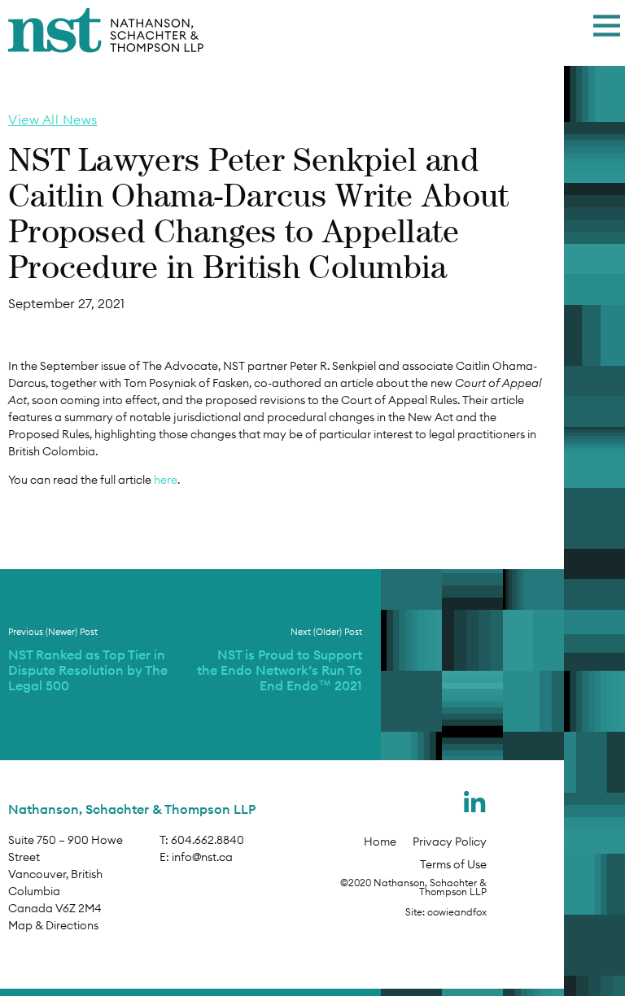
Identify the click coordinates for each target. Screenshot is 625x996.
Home (380, 841)
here (165, 479)
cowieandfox (457, 912)
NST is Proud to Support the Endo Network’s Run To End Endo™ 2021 (279, 670)
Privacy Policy (450, 841)
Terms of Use (453, 864)
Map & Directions (53, 925)
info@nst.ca (202, 857)
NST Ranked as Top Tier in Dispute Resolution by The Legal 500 (88, 670)
